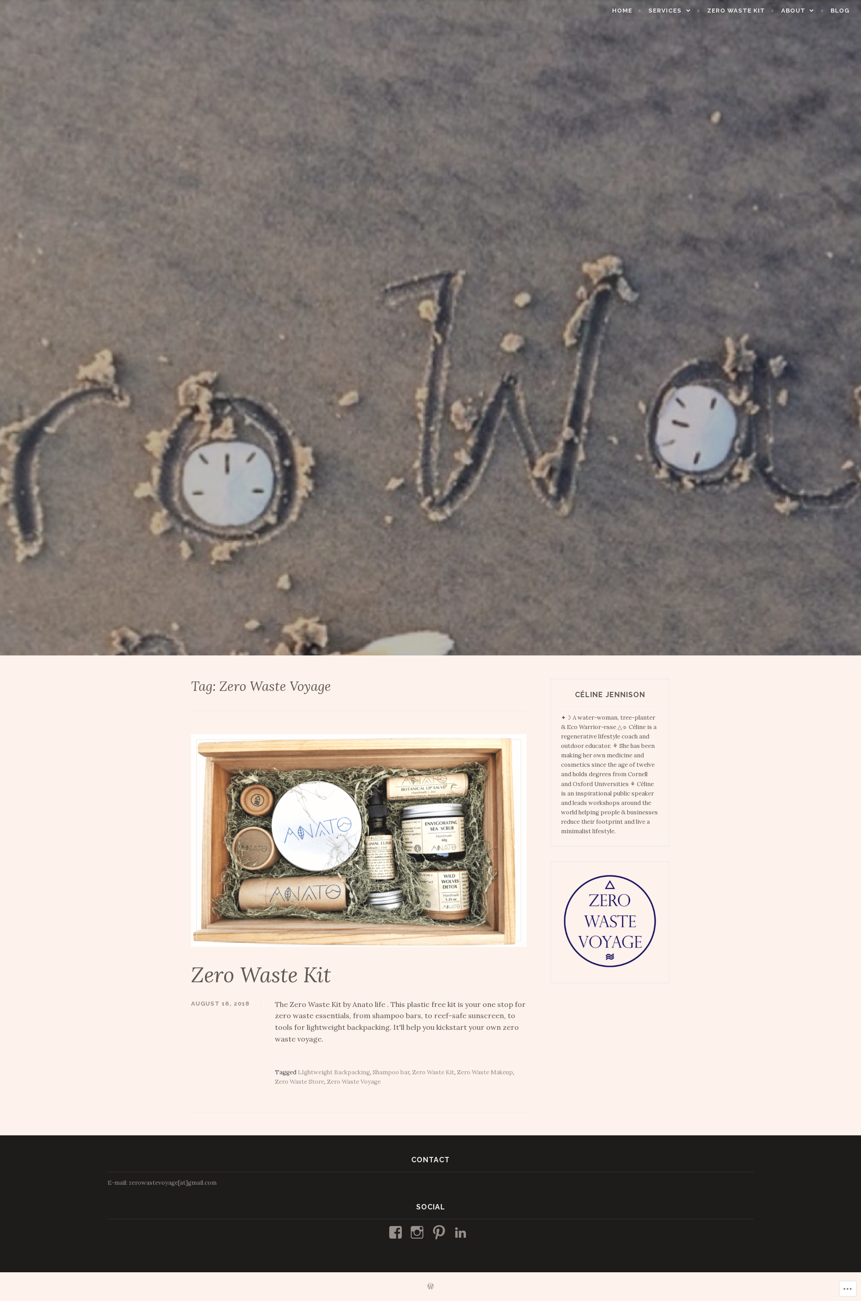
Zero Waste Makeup (485, 1072)
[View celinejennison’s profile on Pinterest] (440, 1232)
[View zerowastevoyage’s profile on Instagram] (418, 1232)
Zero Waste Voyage (354, 1082)
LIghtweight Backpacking (334, 1072)
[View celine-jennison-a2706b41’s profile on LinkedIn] (462, 1232)
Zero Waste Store (299, 1082)
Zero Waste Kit (736, 10)
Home (622, 10)
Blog (840, 10)
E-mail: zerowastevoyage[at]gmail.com (162, 1183)
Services (665, 10)
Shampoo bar (391, 1072)
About (793, 10)
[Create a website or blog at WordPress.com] (430, 1286)
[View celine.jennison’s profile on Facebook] (397, 1232)
